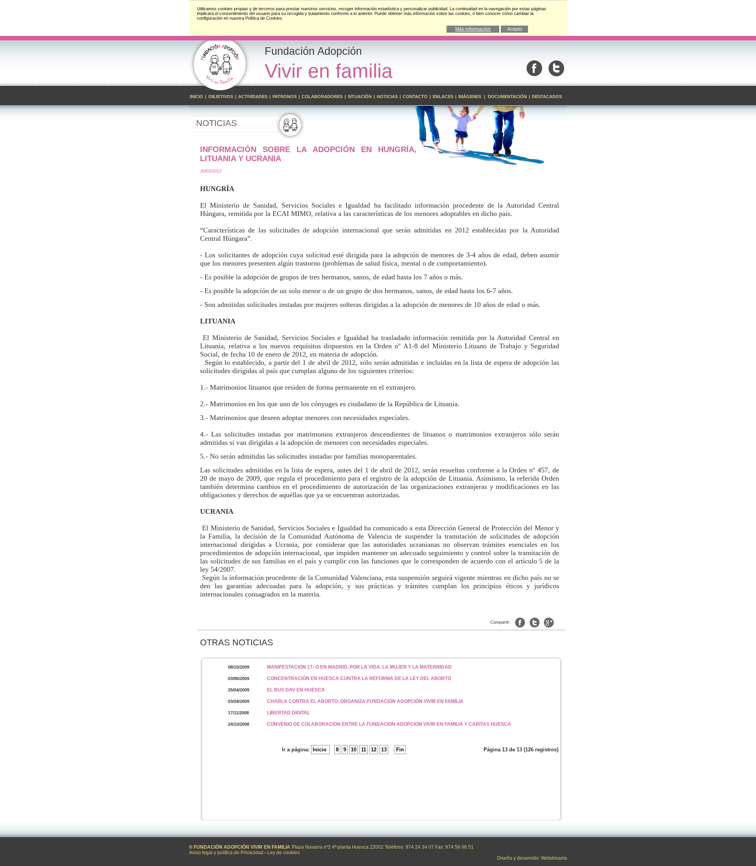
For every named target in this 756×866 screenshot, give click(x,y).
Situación (360, 96)
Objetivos (221, 96)
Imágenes (470, 96)
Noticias (387, 96)
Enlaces (443, 96)
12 (373, 750)
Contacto (415, 96)
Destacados (547, 96)
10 (353, 750)
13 (384, 750)
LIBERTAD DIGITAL (288, 712)
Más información (473, 29)
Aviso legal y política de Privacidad (226, 852)
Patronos (284, 96)
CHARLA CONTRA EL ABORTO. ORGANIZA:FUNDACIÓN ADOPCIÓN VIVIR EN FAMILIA (365, 701)
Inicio (197, 96)
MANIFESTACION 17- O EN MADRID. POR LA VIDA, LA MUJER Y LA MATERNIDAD (359, 667)
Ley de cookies (283, 852)
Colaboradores (322, 96)
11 (363, 750)
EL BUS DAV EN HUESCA (296, 690)
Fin (400, 750)
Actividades (252, 96)
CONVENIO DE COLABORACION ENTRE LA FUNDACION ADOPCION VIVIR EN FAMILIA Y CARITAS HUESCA (389, 724)
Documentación (507, 96)
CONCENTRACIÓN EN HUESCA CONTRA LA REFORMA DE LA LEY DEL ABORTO (359, 678)
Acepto (514, 29)
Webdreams (554, 858)
